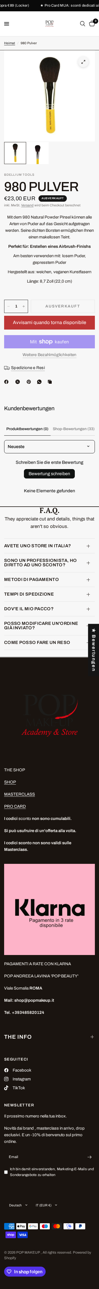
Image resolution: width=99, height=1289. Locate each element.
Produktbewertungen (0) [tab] (27, 429)
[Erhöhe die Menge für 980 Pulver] (24, 306)
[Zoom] (83, 62)
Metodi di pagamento (31, 579)
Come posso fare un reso (37, 642)
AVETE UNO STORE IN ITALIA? (37, 545)
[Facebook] (7, 381)
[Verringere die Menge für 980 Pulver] (8, 306)
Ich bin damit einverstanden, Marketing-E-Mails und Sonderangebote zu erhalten (52, 1172)
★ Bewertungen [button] (93, 650)
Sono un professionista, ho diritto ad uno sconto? (40, 562)
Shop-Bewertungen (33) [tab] (74, 429)
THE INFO (18, 1037)
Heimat (9, 43)
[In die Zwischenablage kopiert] (51, 381)
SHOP (10, 782)
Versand (27, 205)
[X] (18, 381)
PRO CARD (15, 806)
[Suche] (82, 23)
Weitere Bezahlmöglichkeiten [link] (49, 354)
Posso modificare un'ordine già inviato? (41, 625)
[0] (91, 23)
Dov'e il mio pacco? (29, 608)
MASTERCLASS (19, 794)
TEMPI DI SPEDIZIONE (29, 594)
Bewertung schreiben (49, 473)
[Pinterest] (30, 381)
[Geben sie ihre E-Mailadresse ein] (89, 1157)
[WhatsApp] (40, 381)
